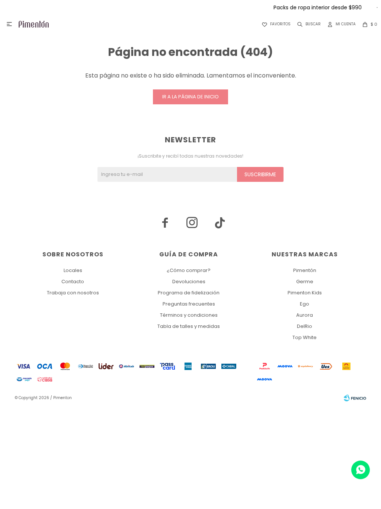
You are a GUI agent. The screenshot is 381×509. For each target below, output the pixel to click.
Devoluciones (188, 281)
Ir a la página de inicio (190, 96)
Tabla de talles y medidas (188, 326)
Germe (304, 281)
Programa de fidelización (189, 292)
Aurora (304, 315)
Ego (304, 303)
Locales (73, 270)
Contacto (72, 281)
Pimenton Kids (305, 292)
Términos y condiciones (189, 315)
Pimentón (304, 270)
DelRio (304, 326)
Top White (304, 337)
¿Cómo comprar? (189, 270)
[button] (307, 24)
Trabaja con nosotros (73, 292)
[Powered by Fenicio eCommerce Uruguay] (355, 398)
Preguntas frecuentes (189, 303)
